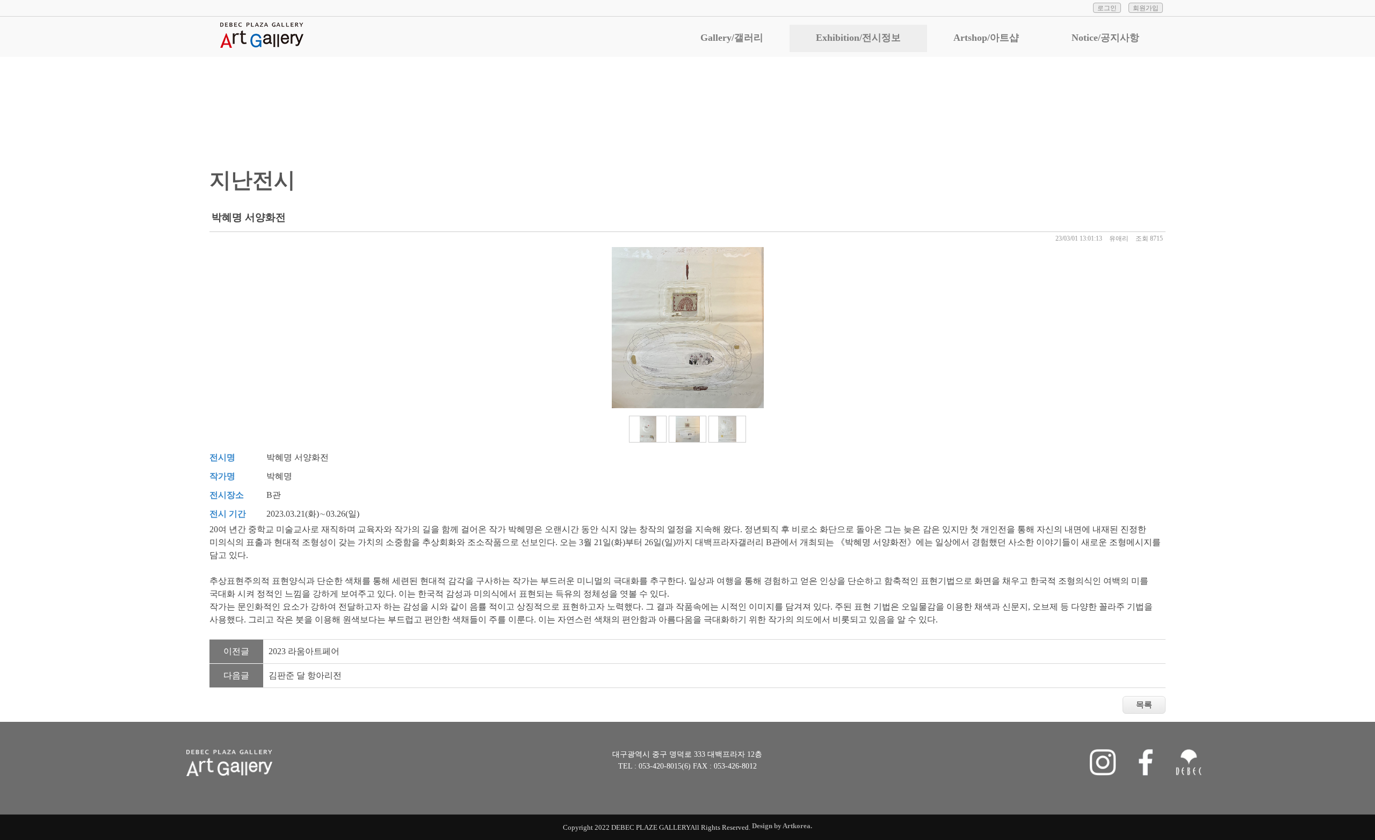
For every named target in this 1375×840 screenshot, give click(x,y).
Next (1179, 330)
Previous (195, 330)
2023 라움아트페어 (304, 651)
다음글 (236, 675)
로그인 (1107, 8)
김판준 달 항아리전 (305, 675)
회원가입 (1146, 8)
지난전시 (1014, 104)
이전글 (236, 651)
